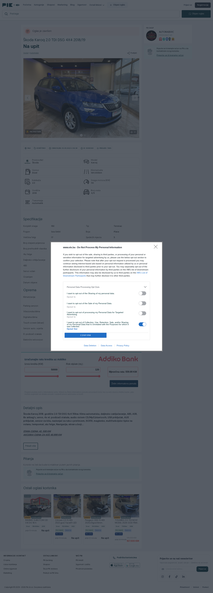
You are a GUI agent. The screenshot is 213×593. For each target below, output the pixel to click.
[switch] (142, 293)
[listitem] (106, 286)
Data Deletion (90, 345)
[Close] (156, 247)
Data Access (106, 345)
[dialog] (106, 296)
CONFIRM (85, 335)
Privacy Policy (123, 345)
